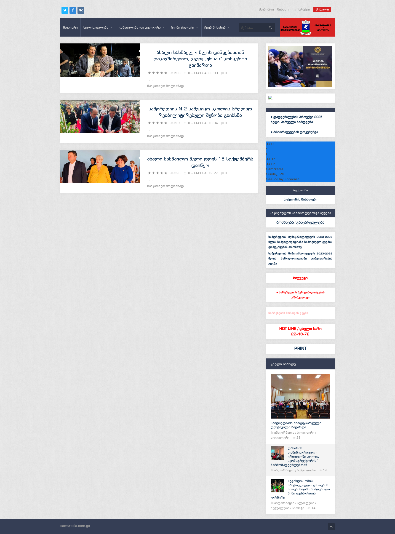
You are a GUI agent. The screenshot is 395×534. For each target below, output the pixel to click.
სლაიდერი (305, 433)
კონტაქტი (302, 9)
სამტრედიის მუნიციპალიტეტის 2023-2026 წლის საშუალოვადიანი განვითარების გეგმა (300, 258)
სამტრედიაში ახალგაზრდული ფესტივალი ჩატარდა (296, 425)
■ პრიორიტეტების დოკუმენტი (294, 132)
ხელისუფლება (95, 27)
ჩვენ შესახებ (215, 27)
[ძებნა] (270, 27)
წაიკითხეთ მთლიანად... (167, 86)
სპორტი (298, 508)
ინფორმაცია (284, 433)
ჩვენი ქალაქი (182, 27)
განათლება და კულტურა (140, 27)
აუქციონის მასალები (300, 199)
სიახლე (283, 9)
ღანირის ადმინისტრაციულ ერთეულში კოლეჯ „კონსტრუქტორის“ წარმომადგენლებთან (295, 456)
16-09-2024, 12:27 (202, 173)
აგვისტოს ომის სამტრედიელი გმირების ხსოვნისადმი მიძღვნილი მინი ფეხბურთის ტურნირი (300, 489)
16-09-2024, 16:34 (202, 123)
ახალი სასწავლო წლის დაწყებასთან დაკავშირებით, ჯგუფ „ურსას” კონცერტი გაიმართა (200, 58)
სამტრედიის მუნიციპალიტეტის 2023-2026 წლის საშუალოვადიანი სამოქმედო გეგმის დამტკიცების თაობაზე (300, 241)
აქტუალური (280, 438)
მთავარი (266, 9)
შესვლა (322, 9)
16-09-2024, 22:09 (202, 73)
